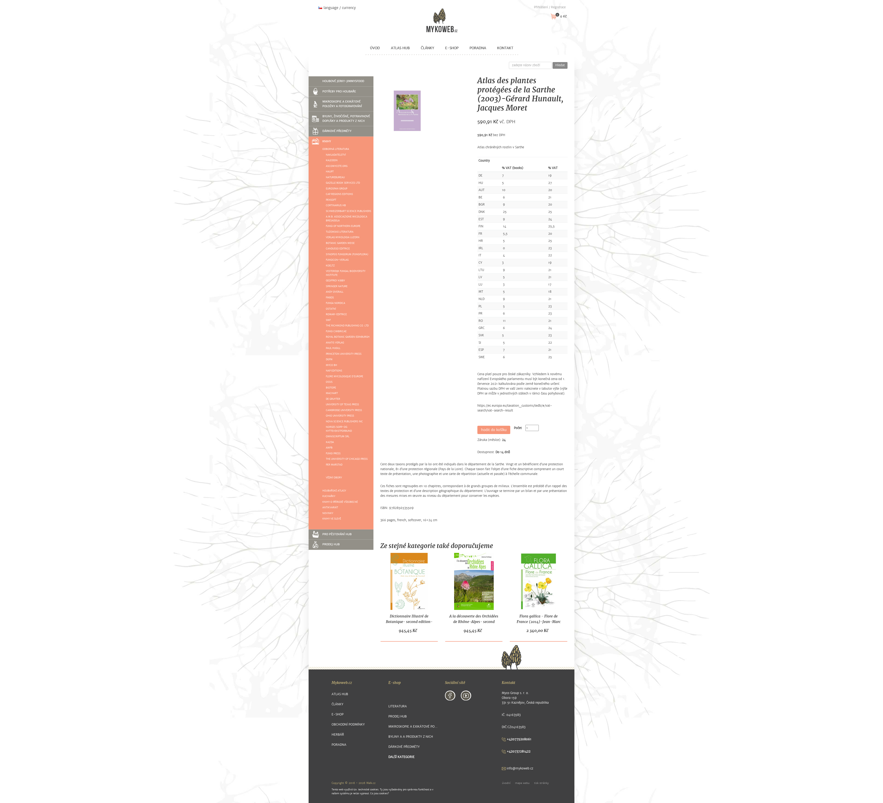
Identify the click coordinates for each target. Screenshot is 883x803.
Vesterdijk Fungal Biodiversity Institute (345, 273)
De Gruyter (333, 398)
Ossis (329, 381)
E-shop (452, 48)
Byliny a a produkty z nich (410, 737)
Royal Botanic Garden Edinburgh (348, 336)
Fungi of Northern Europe (343, 226)
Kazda (330, 442)
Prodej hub (331, 544)
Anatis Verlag (335, 342)
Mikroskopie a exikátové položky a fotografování (342, 104)
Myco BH (331, 365)
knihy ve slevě (331, 518)
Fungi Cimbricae (336, 331)
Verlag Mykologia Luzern (342, 237)
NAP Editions (334, 370)
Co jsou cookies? (379, 793)
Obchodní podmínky (348, 724)
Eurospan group (336, 188)
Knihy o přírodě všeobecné (340, 501)
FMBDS (330, 297)
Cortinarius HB (336, 205)
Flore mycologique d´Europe (344, 376)
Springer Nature (336, 286)
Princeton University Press (343, 353)
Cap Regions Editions (339, 194)
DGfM (329, 359)
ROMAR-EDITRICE (336, 314)
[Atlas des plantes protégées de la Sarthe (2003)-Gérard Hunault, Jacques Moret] (407, 110)
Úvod (375, 48)
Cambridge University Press (344, 410)
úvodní (506, 783)
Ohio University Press (340, 415)
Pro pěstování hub (337, 534)
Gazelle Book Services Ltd (343, 182)
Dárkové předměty (336, 131)
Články (427, 48)
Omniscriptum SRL (337, 436)
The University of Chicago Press (347, 458)
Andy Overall (334, 291)
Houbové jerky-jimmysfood (343, 81)
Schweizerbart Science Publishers (348, 211)
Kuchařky (328, 496)
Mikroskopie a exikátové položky (413, 727)
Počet (518, 428)
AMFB (329, 447)
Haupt (330, 171)
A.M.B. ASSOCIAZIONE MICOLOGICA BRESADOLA (346, 218)
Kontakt (505, 48)
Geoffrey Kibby (335, 280)
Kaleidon (332, 160)
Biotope (331, 387)
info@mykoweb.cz (519, 768)
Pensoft (331, 199)
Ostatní (331, 308)
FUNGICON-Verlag (337, 259)
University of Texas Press (342, 404)
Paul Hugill (333, 348)
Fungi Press (333, 453)
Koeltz (330, 265)
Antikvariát (330, 507)
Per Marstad (334, 464)
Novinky (327, 513)
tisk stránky (541, 783)
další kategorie (401, 757)
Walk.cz (371, 783)
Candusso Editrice (338, 248)
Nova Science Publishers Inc (344, 421)
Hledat (560, 65)
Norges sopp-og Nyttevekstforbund (339, 429)
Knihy (326, 141)
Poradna (478, 48)
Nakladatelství (336, 154)
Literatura (397, 706)
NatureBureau (335, 177)
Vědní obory (334, 477)
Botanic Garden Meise (340, 243)
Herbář (338, 735)
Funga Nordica (335, 303)
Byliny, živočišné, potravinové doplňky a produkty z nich (346, 118)
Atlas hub (400, 48)
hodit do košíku (494, 430)
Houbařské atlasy (334, 490)
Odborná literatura (335, 149)
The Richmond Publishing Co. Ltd (347, 325)
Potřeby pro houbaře (339, 91)
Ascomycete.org (336, 166)
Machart (332, 393)
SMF (328, 320)
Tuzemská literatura (339, 231)
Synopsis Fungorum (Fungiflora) (347, 254)
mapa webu (522, 783)
